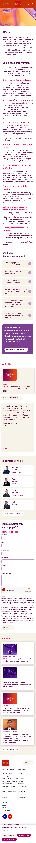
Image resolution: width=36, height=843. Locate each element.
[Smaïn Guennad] (18, 493)
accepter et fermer (9, 839)
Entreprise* (5, 550)
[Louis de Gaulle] (18, 505)
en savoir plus (8, 835)
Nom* (3, 542)
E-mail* (4, 565)
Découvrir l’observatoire (15, 350)
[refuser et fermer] (33, 827)
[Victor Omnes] (18, 481)
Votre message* (7, 573)
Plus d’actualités (9, 749)
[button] (28, 4)
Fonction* (5, 558)
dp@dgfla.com (6, 616)
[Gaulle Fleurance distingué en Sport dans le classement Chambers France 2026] (18, 381)
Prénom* (4, 534)
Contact (27, 762)
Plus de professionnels (11, 513)
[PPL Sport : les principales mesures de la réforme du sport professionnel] (18, 653)
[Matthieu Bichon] (18, 470)
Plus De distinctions (10, 398)
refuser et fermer (24, 835)
